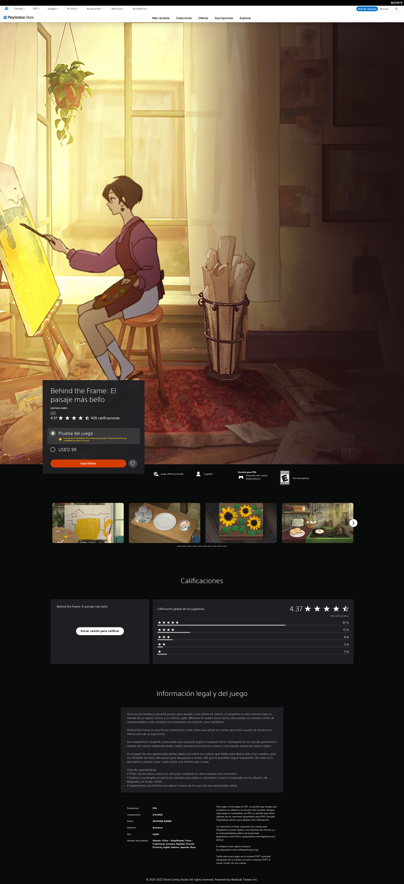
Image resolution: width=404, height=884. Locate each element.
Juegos (52, 8)
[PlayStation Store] (20, 17)
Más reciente (160, 18)
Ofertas (203, 18)
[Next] (353, 523)
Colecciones (184, 18)
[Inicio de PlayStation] (6, 9)
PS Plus (71, 8)
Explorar (245, 18)
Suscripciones (224, 18)
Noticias (116, 8)
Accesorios (94, 8)
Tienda (18, 8)
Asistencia (139, 8)
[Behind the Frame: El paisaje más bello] (88, 523)
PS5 (35, 8)
